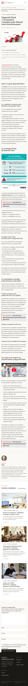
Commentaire (5, 612)
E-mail (3, 633)
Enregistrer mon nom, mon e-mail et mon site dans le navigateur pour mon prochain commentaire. (13, 646)
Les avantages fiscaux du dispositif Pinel (11, 52)
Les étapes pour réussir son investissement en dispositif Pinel (14, 57)
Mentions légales (20, 664)
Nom (3, 627)
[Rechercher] (25, 2)
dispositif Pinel (7, 65)
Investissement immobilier (11, 7)
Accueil (2, 7)
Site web (3, 639)
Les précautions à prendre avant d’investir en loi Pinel (13, 54)
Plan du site (19, 659)
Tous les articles (21, 488)
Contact (18, 662)
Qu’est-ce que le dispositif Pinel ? (9, 50)
